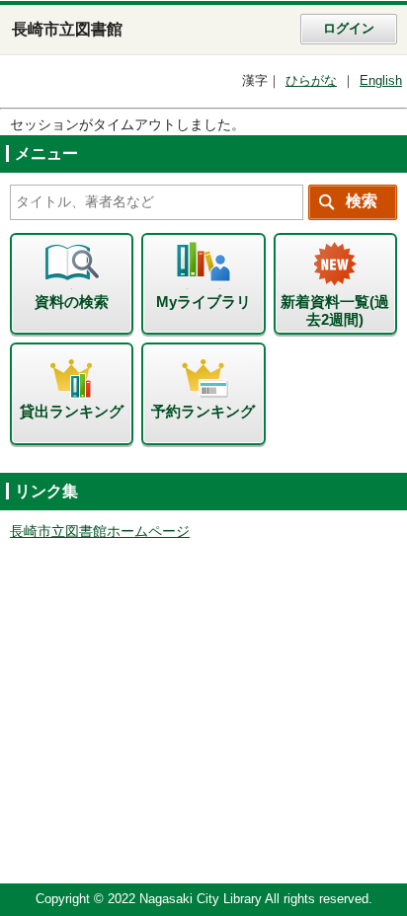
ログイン (348, 29)
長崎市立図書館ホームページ (100, 531)
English (381, 81)
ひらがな (311, 81)
